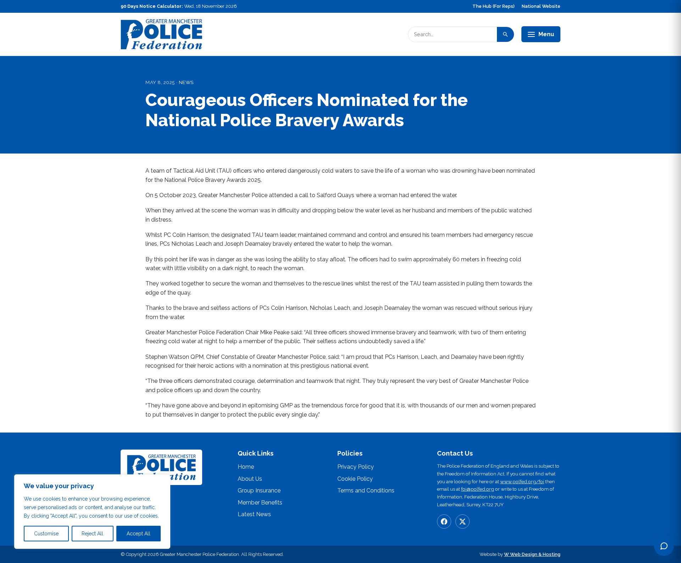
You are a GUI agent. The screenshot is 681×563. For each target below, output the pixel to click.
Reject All (92, 533)
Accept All (138, 533)
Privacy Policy (355, 466)
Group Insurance (259, 490)
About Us (250, 478)
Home (246, 466)
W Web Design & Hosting (532, 554)
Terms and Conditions (365, 490)
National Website (541, 6)
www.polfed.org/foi (522, 481)
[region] (92, 511)
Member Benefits (260, 502)
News (186, 82)
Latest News (254, 514)
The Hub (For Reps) (493, 6)
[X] (462, 521)
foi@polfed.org (477, 489)
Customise (46, 533)
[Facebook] (444, 521)
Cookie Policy (355, 478)
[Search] (505, 34)
